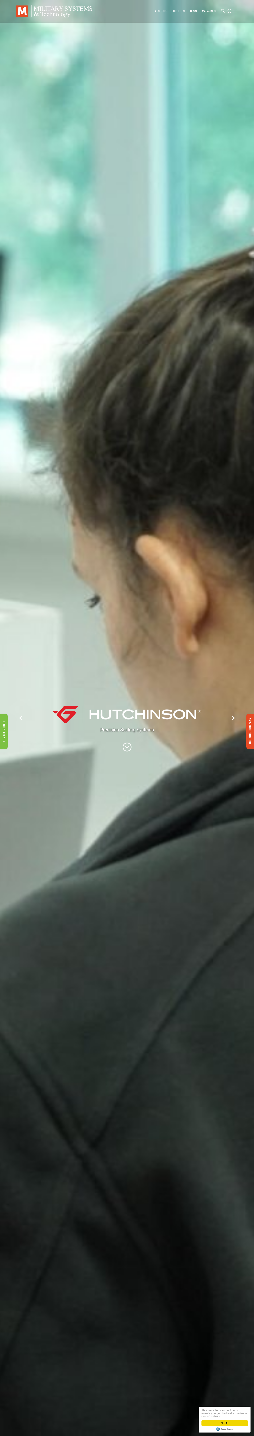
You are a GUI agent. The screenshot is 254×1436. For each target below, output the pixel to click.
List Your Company (250, 731)
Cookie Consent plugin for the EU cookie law (224, 1429)
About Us (161, 11)
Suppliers (178, 11)
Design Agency (4, 731)
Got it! (225, 1423)
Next (233, 718)
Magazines (209, 11)
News (193, 11)
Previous (20, 718)
